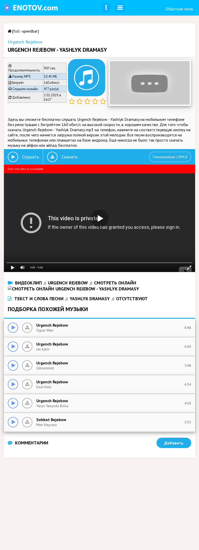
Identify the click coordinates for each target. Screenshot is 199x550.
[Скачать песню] (27, 327)
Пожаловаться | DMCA (170, 157)
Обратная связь (179, 8)
